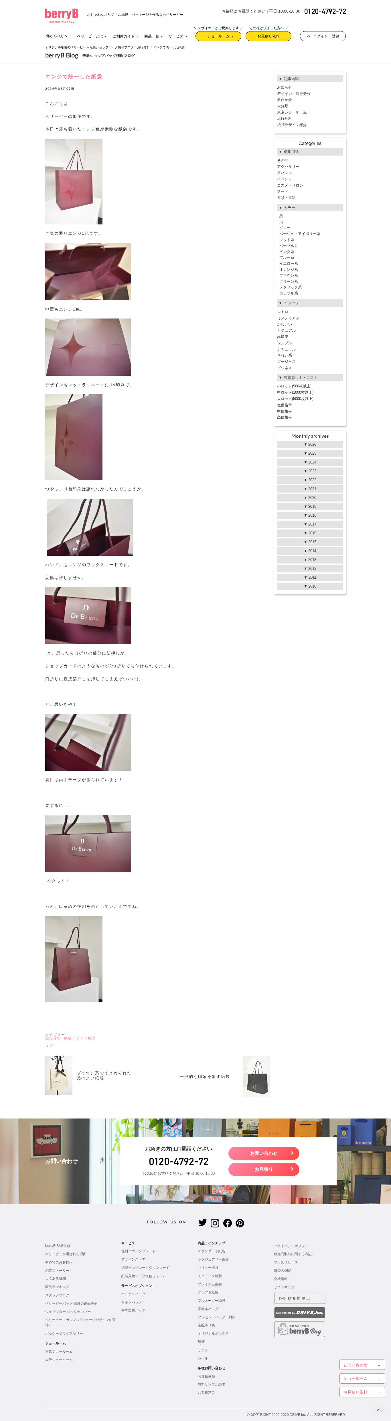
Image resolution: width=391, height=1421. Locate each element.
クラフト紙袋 (208, 1292)
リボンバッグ (131, 1302)
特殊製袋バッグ (133, 1310)
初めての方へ (56, 36)
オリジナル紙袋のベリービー (65, 47)
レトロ (282, 312)
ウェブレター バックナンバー (68, 1312)
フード (282, 191)
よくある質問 (55, 1279)
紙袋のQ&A (282, 1271)
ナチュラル (286, 349)
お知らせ (284, 87)
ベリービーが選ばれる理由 (65, 1254)
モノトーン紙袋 (210, 1276)
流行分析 (143, 47)
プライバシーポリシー (291, 1246)
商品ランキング (57, 1287)
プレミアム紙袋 (210, 1284)
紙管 (201, 1342)
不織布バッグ (208, 1309)
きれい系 (284, 355)
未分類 (282, 106)
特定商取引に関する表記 (293, 1254)
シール (203, 1358)
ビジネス (284, 368)
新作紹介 (284, 99)
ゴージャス (286, 361)
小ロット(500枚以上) (294, 386)
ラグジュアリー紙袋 (213, 1259)
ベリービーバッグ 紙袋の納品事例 (71, 1303)
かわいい (284, 324)
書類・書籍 (286, 198)
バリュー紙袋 (208, 1268)
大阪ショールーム (59, 1360)
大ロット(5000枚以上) (295, 399)
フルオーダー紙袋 (211, 1301)
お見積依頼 (206, 1376)
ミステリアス (288, 318)
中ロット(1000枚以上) (295, 392)
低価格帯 (284, 405)
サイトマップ (284, 1287)
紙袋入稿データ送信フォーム (143, 1276)
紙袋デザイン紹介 (80, 1038)
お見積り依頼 (268, 34)
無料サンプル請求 (211, 1384)
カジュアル (286, 330)
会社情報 (281, 1279)
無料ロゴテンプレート (138, 1251)
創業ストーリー (57, 1271)
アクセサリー (288, 166)
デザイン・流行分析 (294, 93)
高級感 (282, 337)
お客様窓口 (206, 1393)
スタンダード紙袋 (211, 1251)
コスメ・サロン (290, 185)
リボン (203, 1350)
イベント (284, 179)
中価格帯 (284, 411)
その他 (282, 160)
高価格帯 (284, 417)
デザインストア (133, 1259)
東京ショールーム (292, 112)
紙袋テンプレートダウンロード (145, 1268)
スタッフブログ (57, 1295)
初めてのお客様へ (59, 1262)
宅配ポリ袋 (206, 1325)
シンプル (284, 343)
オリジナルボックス (213, 1334)
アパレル (284, 173)
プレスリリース (286, 1262)
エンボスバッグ (133, 1294)
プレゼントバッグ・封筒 (217, 1317)
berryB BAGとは (57, 1246)
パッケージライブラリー (64, 1334)
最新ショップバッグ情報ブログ (112, 47)
